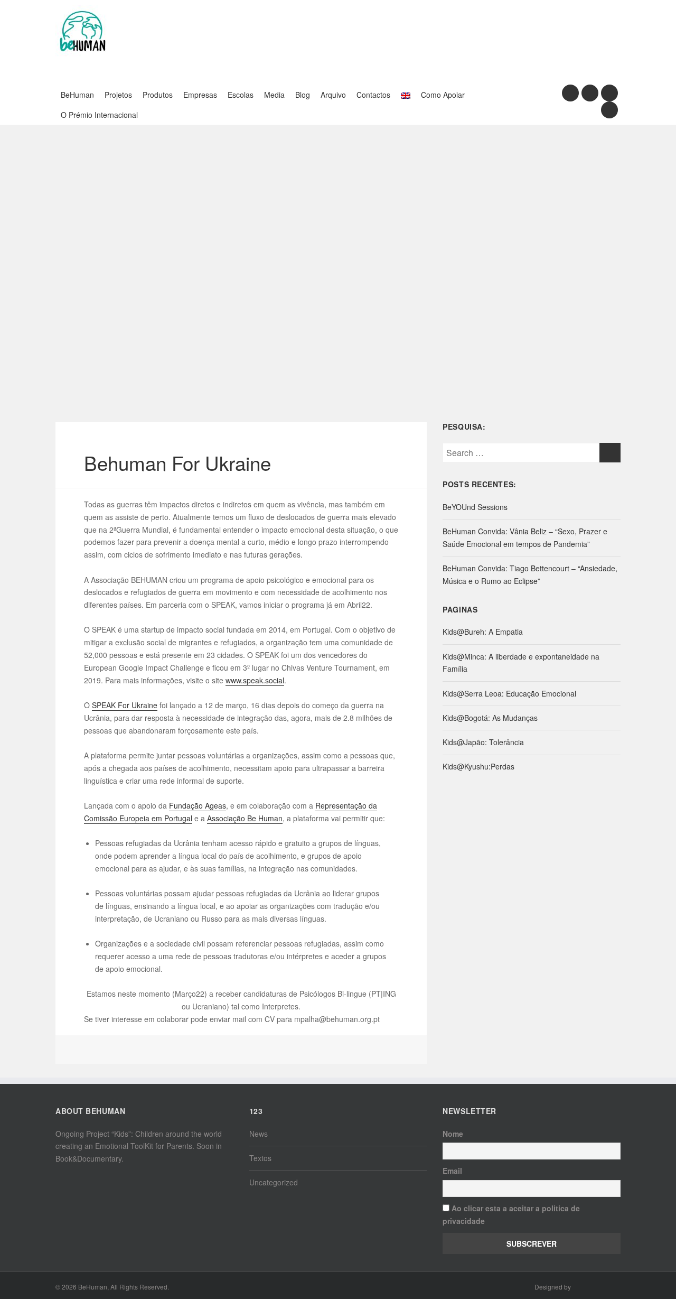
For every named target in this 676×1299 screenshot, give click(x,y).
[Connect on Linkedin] (609, 109)
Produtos (158, 94)
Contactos (373, 94)
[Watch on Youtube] (609, 93)
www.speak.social (255, 680)
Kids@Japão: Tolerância (483, 742)
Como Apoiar (443, 94)
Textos (260, 1158)
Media (274, 94)
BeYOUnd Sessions (475, 507)
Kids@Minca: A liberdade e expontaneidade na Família (521, 662)
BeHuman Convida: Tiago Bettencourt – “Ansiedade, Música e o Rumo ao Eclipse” (530, 574)
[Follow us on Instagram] (589, 93)
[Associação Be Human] (81, 30)
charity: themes (597, 1288)
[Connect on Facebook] (570, 93)
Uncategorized (273, 1182)
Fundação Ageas (197, 805)
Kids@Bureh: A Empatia (483, 631)
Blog (302, 94)
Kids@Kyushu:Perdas (478, 766)
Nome (453, 1133)
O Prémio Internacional (99, 114)
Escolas (240, 94)
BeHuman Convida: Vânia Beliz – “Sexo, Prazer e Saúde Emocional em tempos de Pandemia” (525, 537)
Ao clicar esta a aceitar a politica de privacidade (511, 1214)
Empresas (200, 94)
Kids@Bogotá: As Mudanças (490, 717)
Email (452, 1170)
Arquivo (333, 94)
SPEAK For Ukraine (124, 705)
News (258, 1133)
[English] (406, 95)
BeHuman (77, 94)
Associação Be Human (245, 818)
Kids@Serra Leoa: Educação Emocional (509, 693)
